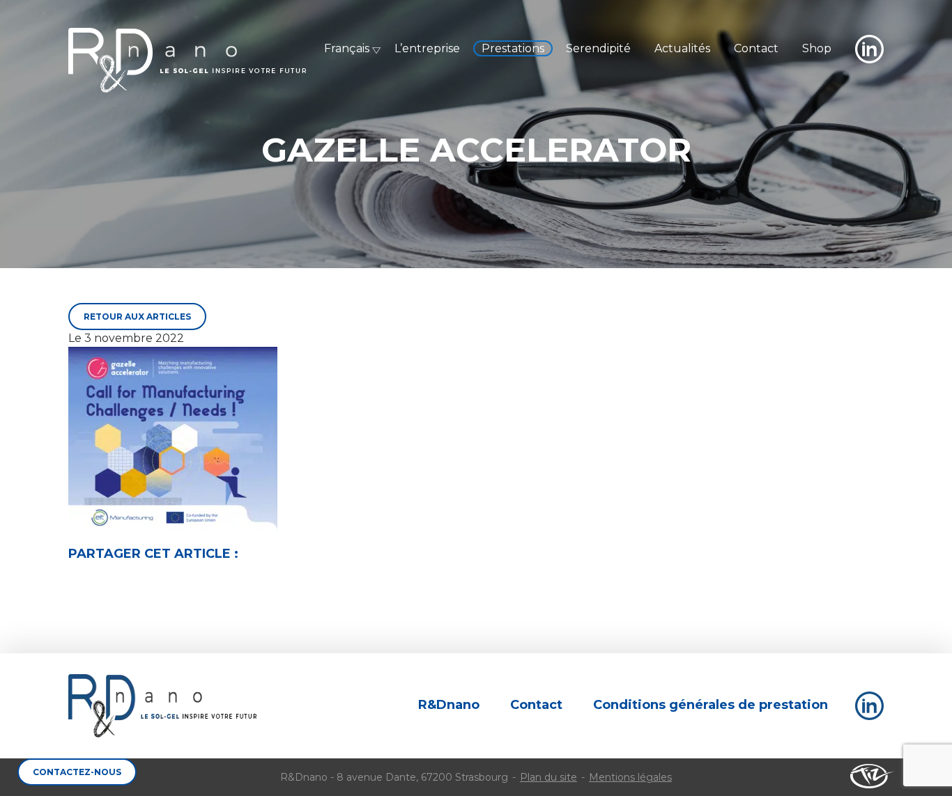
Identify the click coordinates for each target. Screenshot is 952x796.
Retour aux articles (137, 316)
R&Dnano (187, 60)
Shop (816, 48)
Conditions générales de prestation (710, 704)
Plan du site (548, 777)
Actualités (682, 48)
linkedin (869, 49)
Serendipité (598, 48)
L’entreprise (427, 48)
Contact (756, 48)
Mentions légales (630, 777)
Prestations (513, 48)
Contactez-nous (77, 772)
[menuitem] (342, 49)
